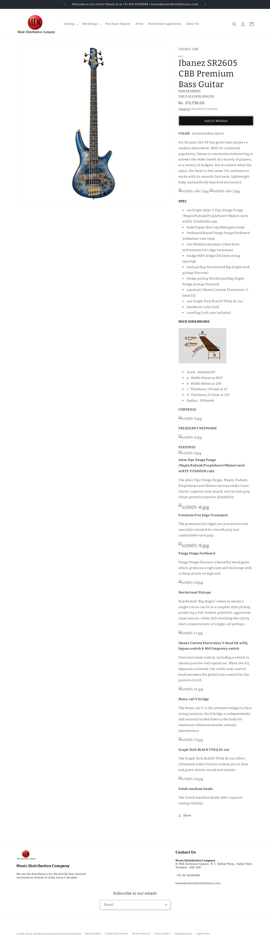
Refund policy (93, 933)
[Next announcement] (205, 4)
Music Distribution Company (42, 934)
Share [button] (187, 815)
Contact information (116, 933)
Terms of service (141, 933)
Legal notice (203, 933)
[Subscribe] (165, 905)
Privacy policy (163, 933)
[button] (70, 24)
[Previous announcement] (64, 4)
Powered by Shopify (70, 934)
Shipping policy (184, 933)
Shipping (184, 108)
